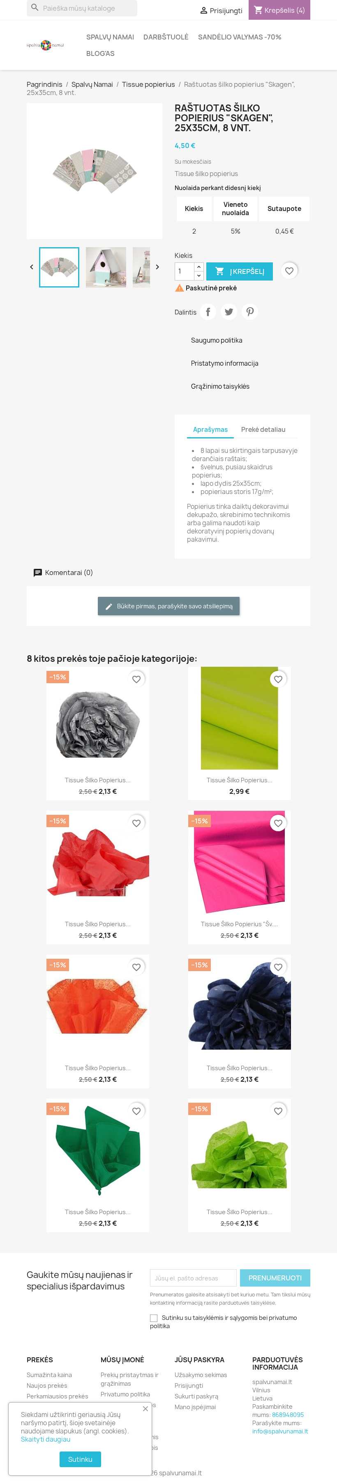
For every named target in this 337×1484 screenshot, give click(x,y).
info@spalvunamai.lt (280, 1431)
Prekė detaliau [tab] (263, 429)
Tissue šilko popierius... (98, 780)
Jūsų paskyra (199, 1359)
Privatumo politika (125, 1394)
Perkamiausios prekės (57, 1396)
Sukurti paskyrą (196, 1396)
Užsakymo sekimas (201, 1375)
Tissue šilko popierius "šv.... (239, 924)
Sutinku (80, 1459)
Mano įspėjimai (195, 1407)
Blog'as (100, 53)
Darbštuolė (166, 37)
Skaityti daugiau (45, 1439)
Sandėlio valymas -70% (240, 37)
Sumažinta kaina (49, 1375)
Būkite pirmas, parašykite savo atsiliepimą (174, 606)
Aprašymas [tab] (210, 429)
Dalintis (208, 312)
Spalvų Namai (110, 37)
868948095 (288, 1415)
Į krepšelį (239, 271)
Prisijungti (189, 1385)
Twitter (229, 312)
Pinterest (250, 312)
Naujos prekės (47, 1385)
